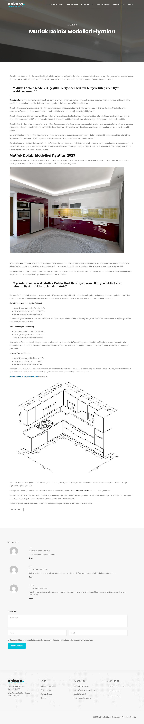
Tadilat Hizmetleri (102, 4)
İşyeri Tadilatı (113, 696)
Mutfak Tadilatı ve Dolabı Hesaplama (24, 376)
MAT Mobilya (72, 490)
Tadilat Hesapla (87, 4)
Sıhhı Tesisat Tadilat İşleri (82, 698)
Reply (31, 558)
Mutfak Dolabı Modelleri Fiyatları (85, 690)
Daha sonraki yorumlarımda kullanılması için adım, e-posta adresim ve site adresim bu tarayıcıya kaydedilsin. (51, 640)
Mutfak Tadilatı (72, 25)
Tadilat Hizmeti (72, 4)
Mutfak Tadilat (16, 509)
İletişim (130, 4)
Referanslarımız (119, 4)
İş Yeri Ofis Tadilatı (80, 694)
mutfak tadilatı (26, 263)
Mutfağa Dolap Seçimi (81, 686)
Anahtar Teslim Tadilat (54, 4)
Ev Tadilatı (112, 686)
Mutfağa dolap (15, 100)
